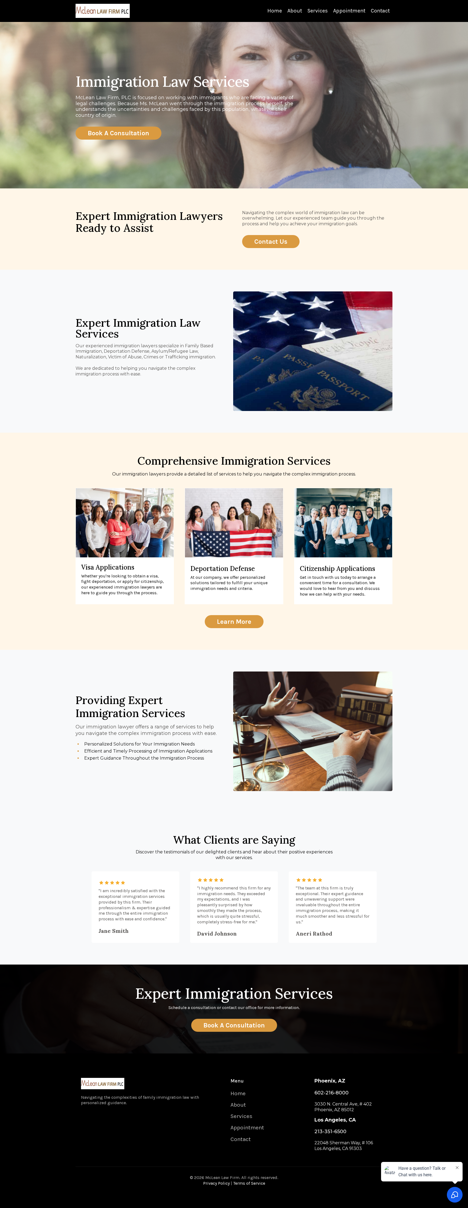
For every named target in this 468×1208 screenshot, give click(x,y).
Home (274, 11)
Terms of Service (249, 1183)
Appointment (349, 11)
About (294, 11)
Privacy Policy (216, 1183)
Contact (380, 11)
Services (317, 11)
